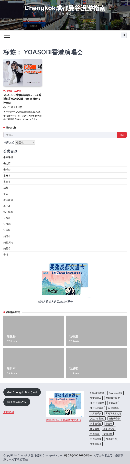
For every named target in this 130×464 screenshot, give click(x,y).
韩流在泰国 (111, 438)
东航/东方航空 (113, 398)
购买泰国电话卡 (16, 402)
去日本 (6, 175)
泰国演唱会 (95, 438)
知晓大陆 (8, 242)
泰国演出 (107, 433)
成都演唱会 (114, 418)
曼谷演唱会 (108, 428)
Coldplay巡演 (115, 393)
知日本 (6, 236)
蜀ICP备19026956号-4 (78, 455)
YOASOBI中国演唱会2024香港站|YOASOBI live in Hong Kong (22, 98)
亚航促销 (113, 403)
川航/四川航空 (97, 418)
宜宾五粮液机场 (113, 413)
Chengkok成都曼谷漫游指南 (65, 8)
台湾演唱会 (95, 413)
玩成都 (6, 224)
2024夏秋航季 (97, 393)
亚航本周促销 (96, 408)
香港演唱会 (95, 444)
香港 (5, 254)
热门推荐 (7, 91)
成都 (5, 187)
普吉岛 (109, 423)
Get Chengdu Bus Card (22, 392)
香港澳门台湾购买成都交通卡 (63, 420)
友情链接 (8, 412)
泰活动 (6, 205)
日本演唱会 (95, 423)
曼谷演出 (94, 428)
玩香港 (17, 91)
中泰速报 (8, 157)
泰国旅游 (94, 433)
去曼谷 (6, 181)
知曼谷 (6, 248)
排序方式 (9, 142)
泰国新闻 (8, 199)
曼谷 (5, 193)
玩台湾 (6, 218)
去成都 (6, 169)
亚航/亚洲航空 (97, 403)
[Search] (123, 35)
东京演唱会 (95, 398)
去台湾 (6, 163)
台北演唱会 (113, 408)
